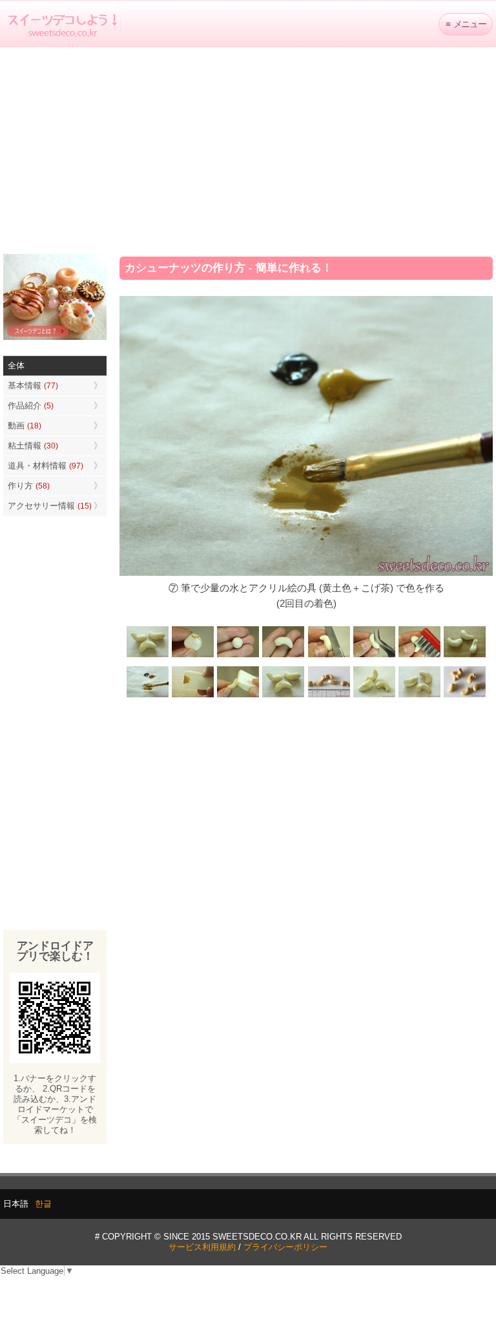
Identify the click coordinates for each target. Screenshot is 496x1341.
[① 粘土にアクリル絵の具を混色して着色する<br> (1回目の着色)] (193, 656)
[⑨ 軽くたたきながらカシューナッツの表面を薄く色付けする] (238, 696)
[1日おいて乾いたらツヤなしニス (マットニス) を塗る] (283, 696)
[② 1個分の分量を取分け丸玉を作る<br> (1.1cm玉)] (238, 656)
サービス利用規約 (202, 1247)
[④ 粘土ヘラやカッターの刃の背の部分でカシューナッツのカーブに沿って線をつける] (328, 656)
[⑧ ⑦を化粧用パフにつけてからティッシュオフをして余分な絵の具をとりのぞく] (193, 696)
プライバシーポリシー (285, 1247)
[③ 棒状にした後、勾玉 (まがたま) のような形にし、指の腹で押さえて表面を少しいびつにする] (283, 656)
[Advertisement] (248, 150)
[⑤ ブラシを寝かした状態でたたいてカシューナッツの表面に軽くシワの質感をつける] (419, 656)
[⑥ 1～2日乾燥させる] (464, 656)
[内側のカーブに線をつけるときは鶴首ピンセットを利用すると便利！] (374, 656)
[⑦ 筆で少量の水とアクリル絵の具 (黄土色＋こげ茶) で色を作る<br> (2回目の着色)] (147, 696)
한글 (43, 1204)
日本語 (15, 1204)
